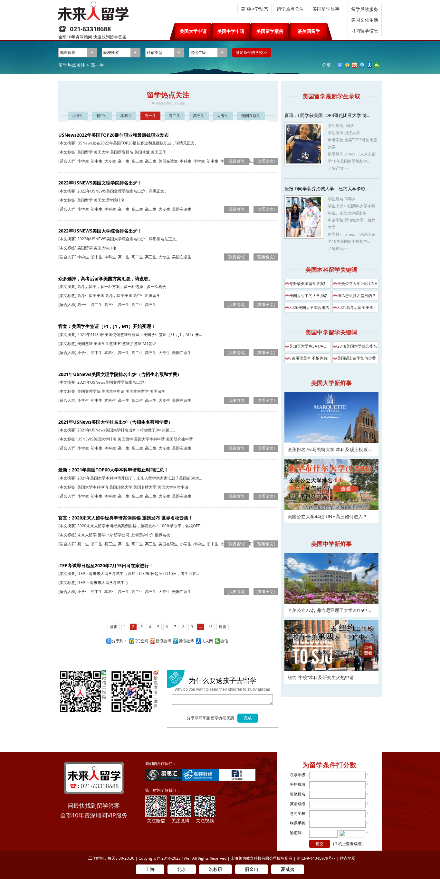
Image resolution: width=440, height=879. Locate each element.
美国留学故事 (326, 9)
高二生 (174, 115)
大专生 (223, 115)
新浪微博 (163, 641)
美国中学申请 (230, 31)
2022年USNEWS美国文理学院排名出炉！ (100, 183)
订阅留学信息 (364, 30)
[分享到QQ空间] (347, 65)
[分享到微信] (377, 65)
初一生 (83, 544)
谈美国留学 (309, 31)
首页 (114, 626)
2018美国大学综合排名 (357, 346)
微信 (224, 641)
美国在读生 (251, 115)
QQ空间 (141, 641)
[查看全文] (266, 161)
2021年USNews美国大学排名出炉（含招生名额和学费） (115, 422)
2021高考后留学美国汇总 (357, 308)
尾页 (222, 626)
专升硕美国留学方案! (307, 283)
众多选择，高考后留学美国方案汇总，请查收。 (105, 278)
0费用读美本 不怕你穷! (308, 358)
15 (210, 626)
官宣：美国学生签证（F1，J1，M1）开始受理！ (107, 326)
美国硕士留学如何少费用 (356, 359)
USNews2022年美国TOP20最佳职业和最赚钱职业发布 (113, 135)
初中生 (102, 115)
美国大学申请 (193, 31)
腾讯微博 (186, 641)
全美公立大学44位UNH (357, 283)
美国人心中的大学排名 (308, 295)
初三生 (110, 544)
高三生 (199, 115)
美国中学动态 (254, 9)
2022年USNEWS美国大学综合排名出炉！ (100, 231)
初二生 (96, 544)
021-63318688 (90, 29)
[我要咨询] (236, 161)
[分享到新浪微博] (355, 65)
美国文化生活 (364, 20)
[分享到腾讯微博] (362, 65)
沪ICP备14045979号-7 (316, 858)
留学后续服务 (364, 9)
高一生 (97, 65)
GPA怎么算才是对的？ (356, 295)
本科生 (126, 115)
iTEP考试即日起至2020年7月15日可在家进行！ (105, 565)
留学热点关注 (290, 9)
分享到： (119, 641)
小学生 (78, 115)
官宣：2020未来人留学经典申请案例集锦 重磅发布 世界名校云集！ (125, 518)
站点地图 (347, 858)
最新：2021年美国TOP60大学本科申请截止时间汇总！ (113, 470)
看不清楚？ (352, 833)
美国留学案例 (269, 31)
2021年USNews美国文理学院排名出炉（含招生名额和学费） (120, 374)
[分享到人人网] (369, 65)
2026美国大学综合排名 (309, 307)
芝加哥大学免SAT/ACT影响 (308, 347)
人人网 (207, 641)
